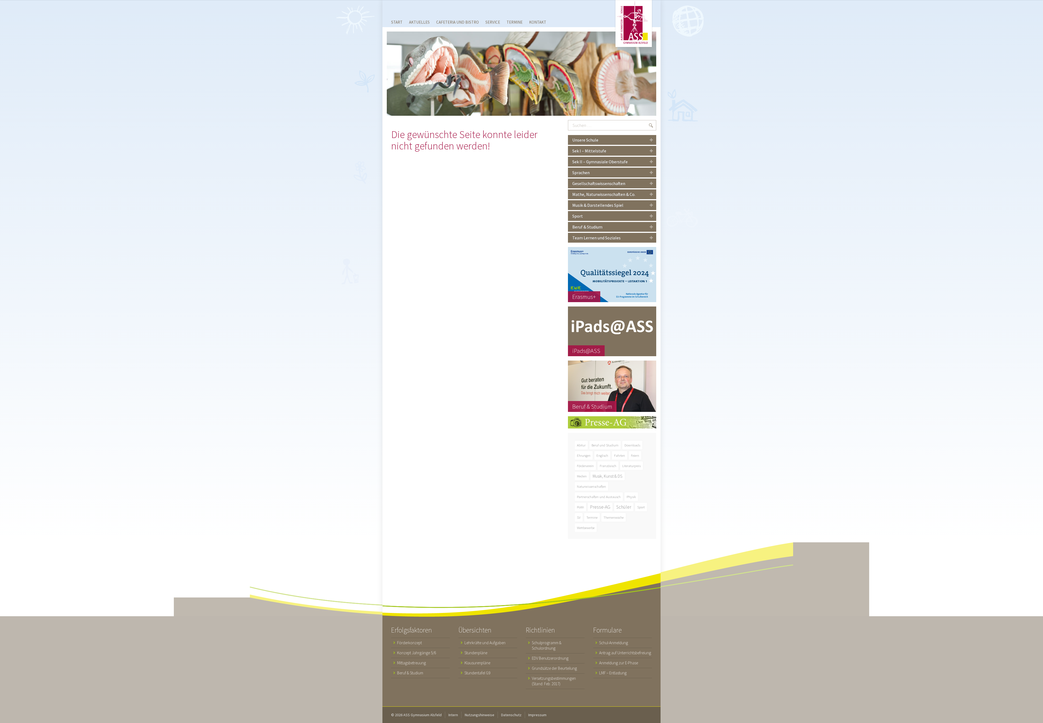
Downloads (632, 445)
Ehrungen (583, 455)
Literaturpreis (631, 466)
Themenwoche (614, 517)
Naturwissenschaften (591, 486)
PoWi (580, 507)
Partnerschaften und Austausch (599, 496)
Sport (641, 507)
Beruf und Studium (605, 445)
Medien (582, 476)
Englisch (602, 455)
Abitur (581, 445)
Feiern (635, 455)
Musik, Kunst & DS (608, 476)
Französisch (608, 466)
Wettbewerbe (586, 527)
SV (578, 517)
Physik (631, 496)
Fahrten (619, 455)
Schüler (623, 507)
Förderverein (585, 466)
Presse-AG (600, 507)
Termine (592, 517)
